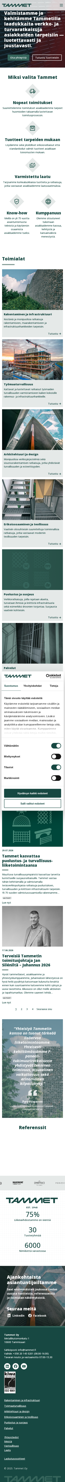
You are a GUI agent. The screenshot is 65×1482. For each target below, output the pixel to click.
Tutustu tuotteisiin (47, 57)
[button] (61, 5)
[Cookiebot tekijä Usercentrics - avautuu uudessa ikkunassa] (46, 676)
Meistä (8, 1441)
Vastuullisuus (11, 1445)
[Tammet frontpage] (16, 5)
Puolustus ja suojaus (16, 1422)
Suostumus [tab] (11, 685)
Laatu (7, 1450)
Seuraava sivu (44, 1009)
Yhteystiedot (11, 1437)
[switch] (56, 756)
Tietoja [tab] (54, 685)
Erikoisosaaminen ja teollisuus (21, 1417)
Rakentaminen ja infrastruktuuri (22, 1400)
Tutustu (53, 333)
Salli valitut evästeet (32, 803)
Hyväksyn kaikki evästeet (33, 793)
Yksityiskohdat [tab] (32, 685)
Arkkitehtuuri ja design (16, 1411)
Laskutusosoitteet (14, 1458)
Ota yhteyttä (18, 57)
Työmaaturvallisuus (15, 1405)
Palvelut (8, 1428)
